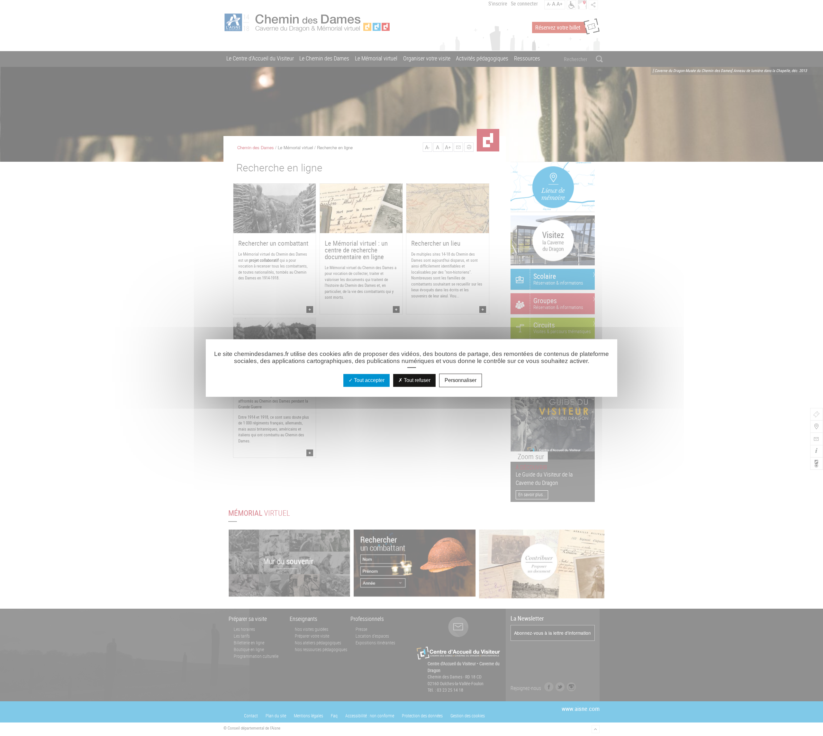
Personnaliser (460, 380)
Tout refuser (416, 380)
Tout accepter (368, 380)
